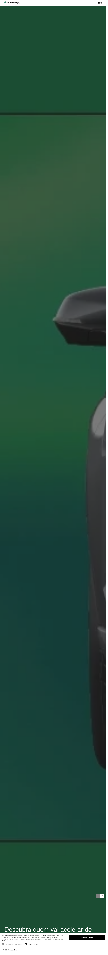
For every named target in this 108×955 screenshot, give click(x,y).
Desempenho (33, 944)
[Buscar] (101, 3)
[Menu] (99, 3)
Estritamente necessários (14, 944)
